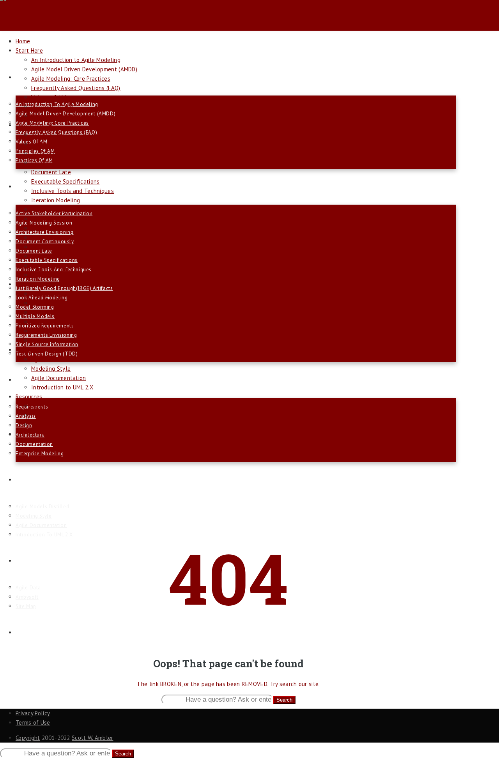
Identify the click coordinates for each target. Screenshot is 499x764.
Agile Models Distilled (42, 506)
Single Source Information (65, 265)
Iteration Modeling (55, 200)
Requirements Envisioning (64, 256)
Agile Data (28, 587)
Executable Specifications (65, 181)
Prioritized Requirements (62, 247)
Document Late (51, 172)
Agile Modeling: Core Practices (70, 78)
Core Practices (34, 125)
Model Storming (51, 228)
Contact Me (30, 632)
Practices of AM (51, 116)
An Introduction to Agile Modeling (75, 60)
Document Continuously (62, 162)
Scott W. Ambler (92, 737)
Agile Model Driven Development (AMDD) (84, 69)
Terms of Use (33, 722)
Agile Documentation (41, 525)
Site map (26, 606)
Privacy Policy (33, 713)
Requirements (49, 293)
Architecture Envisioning (62, 153)
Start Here (29, 77)
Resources (29, 560)
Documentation (34, 444)
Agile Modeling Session (61, 144)
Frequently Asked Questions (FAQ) (75, 88)
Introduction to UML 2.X (44, 534)
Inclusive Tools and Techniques (72, 191)
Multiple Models (52, 237)
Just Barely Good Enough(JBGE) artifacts (64, 288)
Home (23, 41)
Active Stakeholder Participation (73, 134)
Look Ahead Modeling (59, 219)
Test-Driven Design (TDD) (47, 353)
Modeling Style (33, 516)
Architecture (47, 321)
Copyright (28, 737)
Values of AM (48, 97)
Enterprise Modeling (40, 453)
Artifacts (27, 479)
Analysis (42, 303)
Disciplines (29, 380)
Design (40, 312)
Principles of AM (52, 106)
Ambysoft (27, 597)
